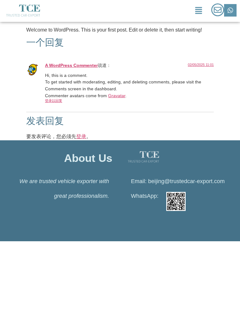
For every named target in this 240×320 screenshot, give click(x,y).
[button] (198, 11)
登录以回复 (53, 100)
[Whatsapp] (230, 10)
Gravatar (116, 95)
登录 (81, 136)
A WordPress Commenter (71, 65)
